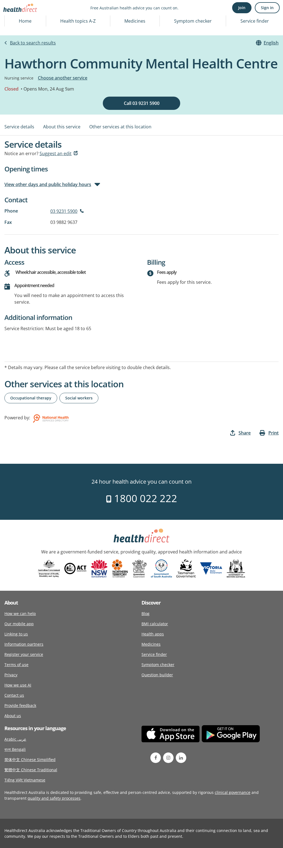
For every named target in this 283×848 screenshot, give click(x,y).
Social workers (79, 398)
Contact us (14, 695)
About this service (61, 127)
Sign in (267, 7)
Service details (19, 127)
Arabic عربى (15, 739)
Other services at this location (120, 127)
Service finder (254, 21)
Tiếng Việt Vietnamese (24, 780)
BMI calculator (155, 623)
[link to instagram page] (168, 757)
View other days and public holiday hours (47, 184)
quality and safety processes (54, 798)
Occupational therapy (30, 398)
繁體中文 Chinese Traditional (30, 769)
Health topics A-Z (78, 21)
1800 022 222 (144, 498)
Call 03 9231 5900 (141, 103)
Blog (146, 613)
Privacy (10, 674)
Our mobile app (19, 623)
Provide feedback (20, 705)
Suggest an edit (56, 153)
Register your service (23, 654)
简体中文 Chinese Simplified (30, 759)
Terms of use (16, 664)
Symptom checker (193, 21)
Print (273, 433)
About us (12, 715)
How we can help (20, 613)
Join (241, 7)
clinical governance (232, 792)
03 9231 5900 (63, 211)
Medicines (134, 21)
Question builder (157, 674)
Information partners (23, 644)
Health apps (153, 634)
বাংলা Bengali (15, 749)
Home (25, 21)
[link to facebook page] (155, 757)
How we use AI (17, 685)
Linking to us (16, 634)
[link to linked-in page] (181, 757)
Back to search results (33, 43)
